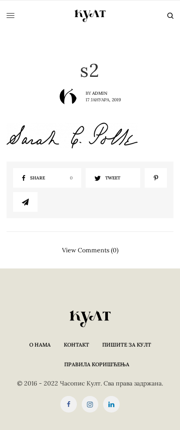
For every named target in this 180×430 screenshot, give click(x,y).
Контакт (76, 344)
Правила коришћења (96, 364)
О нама (40, 344)
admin (99, 93)
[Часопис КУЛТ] (90, 15)
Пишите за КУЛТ (126, 344)
